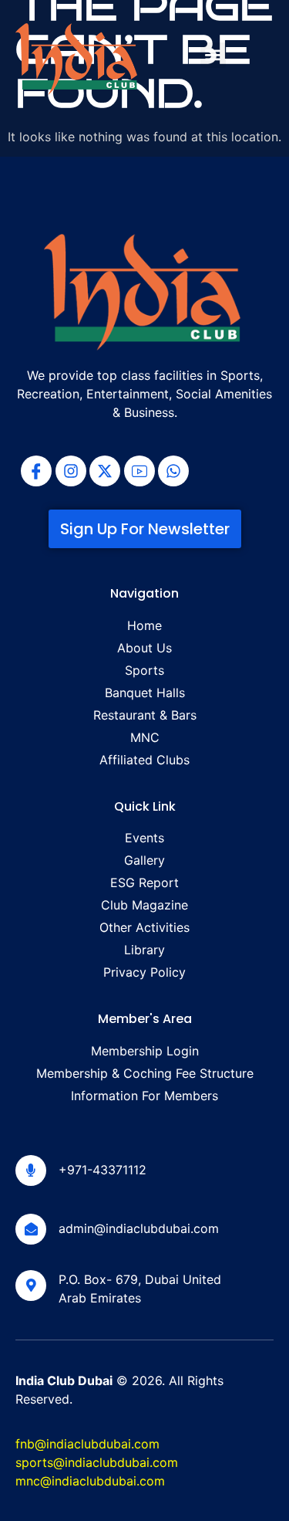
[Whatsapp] (173, 471)
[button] (213, 55)
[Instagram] (70, 471)
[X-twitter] (104, 471)
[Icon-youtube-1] (139, 471)
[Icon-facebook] (36, 471)
